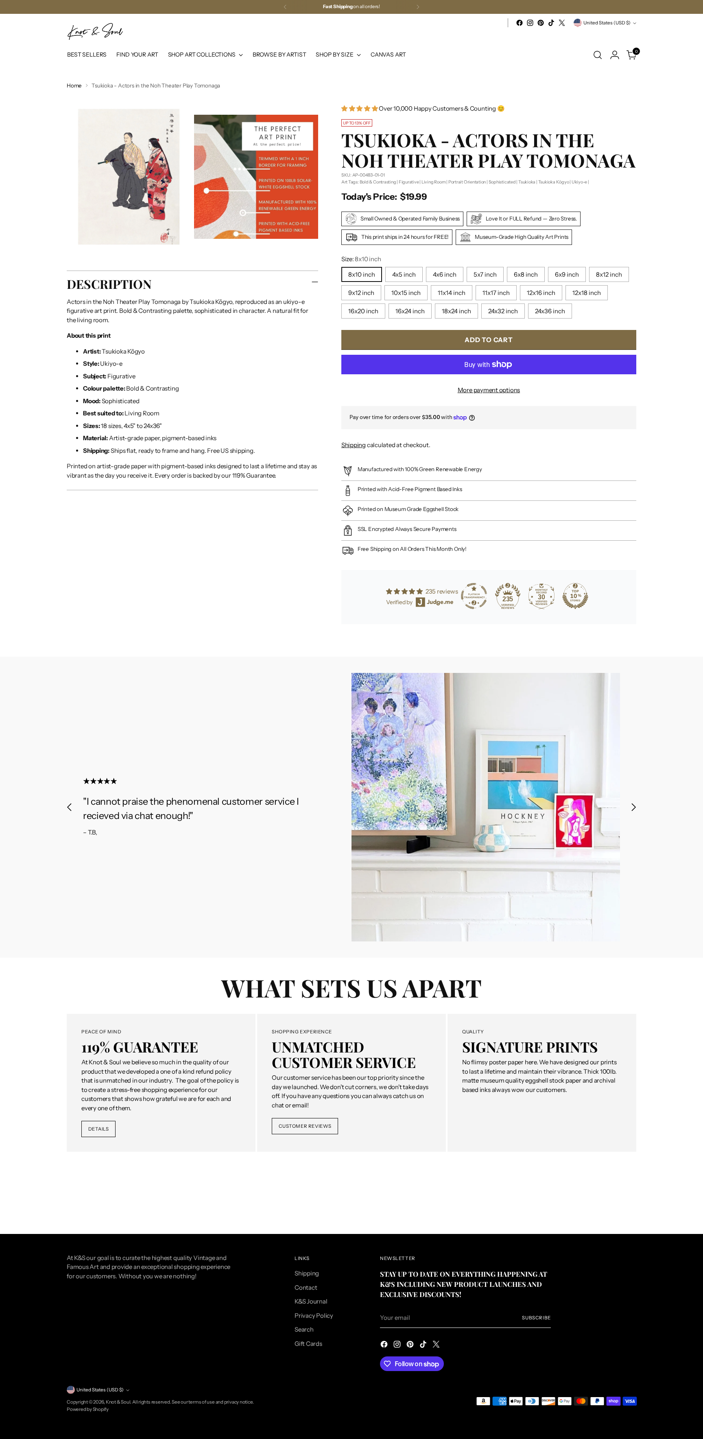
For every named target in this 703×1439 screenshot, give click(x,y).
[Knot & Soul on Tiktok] (551, 22)
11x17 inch (496, 293)
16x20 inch (363, 311)
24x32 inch (503, 311)
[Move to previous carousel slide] (69, 807)
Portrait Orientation (467, 182)
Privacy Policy (314, 1315)
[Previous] (285, 7)
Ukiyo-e (579, 182)
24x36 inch (550, 311)
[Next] (418, 7)
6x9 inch (567, 274)
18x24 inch (456, 311)
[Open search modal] (597, 55)
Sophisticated (502, 182)
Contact (306, 1287)
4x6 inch (444, 274)
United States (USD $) (607, 23)
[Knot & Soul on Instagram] (530, 22)
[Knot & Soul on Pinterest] (540, 22)
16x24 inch (410, 311)
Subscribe (536, 1318)
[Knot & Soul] (95, 31)
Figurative (409, 182)
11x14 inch (451, 293)
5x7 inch (485, 274)
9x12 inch (361, 293)
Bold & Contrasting (378, 182)
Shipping (353, 445)
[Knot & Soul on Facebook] (519, 22)
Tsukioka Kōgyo (553, 182)
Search (304, 1329)
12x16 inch (541, 293)
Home (74, 85)
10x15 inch (406, 293)
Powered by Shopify (88, 1409)
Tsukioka (526, 182)
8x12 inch (609, 274)
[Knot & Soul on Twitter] (561, 22)
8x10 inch (361, 274)
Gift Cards (308, 1343)
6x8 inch (526, 274)
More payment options (489, 390)
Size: (361, 259)
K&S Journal (311, 1301)
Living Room (433, 182)
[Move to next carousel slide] (633, 807)
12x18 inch (586, 293)
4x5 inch (404, 274)
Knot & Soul (118, 1402)
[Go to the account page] (615, 55)
